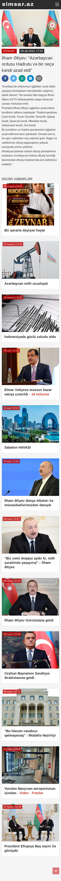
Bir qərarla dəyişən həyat (24, 230)
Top (56, 870)
